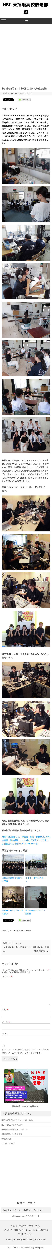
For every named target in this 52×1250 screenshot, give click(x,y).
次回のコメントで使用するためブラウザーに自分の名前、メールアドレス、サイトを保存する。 (25, 1051)
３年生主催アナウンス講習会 (35, 912)
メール (6, 1022)
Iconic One (12, 1248)
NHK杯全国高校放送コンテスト (14, 1129)
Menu (26, 20)
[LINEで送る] (24, 99)
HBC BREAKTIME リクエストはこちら (17, 1120)
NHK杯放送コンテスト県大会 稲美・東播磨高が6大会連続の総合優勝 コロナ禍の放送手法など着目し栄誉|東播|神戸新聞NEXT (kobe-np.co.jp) (25, 840)
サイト (5, 1034)
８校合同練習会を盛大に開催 (12, 879)
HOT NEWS (26, 930)
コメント (7, 976)
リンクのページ (8, 1143)
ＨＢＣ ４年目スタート (35, 879)
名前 (5, 1009)
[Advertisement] (26, 54)
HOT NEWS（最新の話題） (12, 1125)
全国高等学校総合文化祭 (11, 1134)
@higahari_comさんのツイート (26, 1216)
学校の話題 (6, 1139)
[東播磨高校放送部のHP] (26, 6)
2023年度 (16, 930)
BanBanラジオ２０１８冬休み (12, 912)
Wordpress (39, 1248)
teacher (13, 93)
